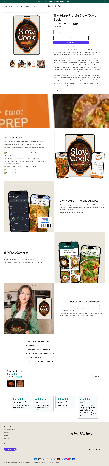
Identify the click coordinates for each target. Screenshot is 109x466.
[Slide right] (47, 64)
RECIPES (6, 432)
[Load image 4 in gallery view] (41, 64)
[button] (96, 6)
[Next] (100, 392)
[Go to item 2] (20, 383)
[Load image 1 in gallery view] (12, 64)
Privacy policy (28, 462)
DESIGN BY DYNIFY (9, 441)
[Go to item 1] (11, 383)
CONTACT (6, 438)
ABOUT (6, 435)
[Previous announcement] (4, 1)
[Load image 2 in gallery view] (21, 64)
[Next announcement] (104, 1)
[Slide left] (6, 64)
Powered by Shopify (19, 462)
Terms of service (36, 462)
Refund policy (45, 462)
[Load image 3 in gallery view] (31, 64)
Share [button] (56, 90)
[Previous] (9, 392)
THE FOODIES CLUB (9, 429)
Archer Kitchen (11, 462)
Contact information (54, 462)
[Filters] (91, 376)
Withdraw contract (9, 443)
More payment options (71, 46)
